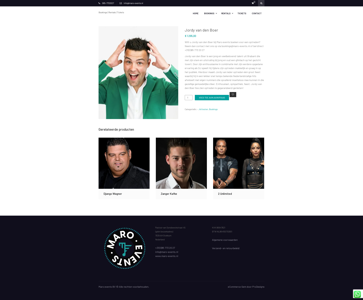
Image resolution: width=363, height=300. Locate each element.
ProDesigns (258, 286)
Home (196, 13)
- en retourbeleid (230, 248)
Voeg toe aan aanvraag (212, 97)
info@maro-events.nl (166, 251)
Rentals (225, 13)
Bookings (209, 13)
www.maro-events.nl (166, 256)
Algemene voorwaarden (225, 239)
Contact (257, 13)
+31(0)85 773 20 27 (165, 247)
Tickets (242, 13)
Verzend (216, 248)
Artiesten (203, 109)
